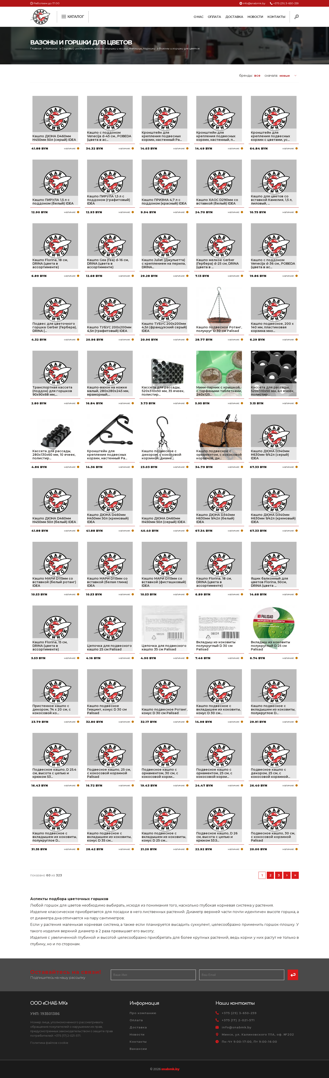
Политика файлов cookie (49, 1042)
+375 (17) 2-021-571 (238, 1020)
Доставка (234, 17)
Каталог (51, 48)
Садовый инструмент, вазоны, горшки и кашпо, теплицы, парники (109, 48)
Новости (255, 17)
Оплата (214, 17)
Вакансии (138, 1049)
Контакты (276, 17)
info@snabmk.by (254, 3)
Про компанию (143, 1013)
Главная (36, 48)
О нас (198, 17)
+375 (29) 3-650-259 (286, 3)
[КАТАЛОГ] (64, 16)
